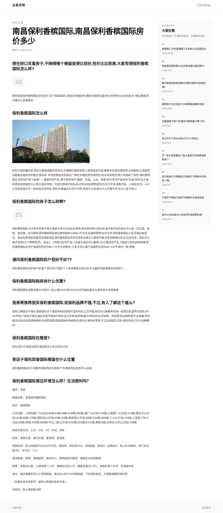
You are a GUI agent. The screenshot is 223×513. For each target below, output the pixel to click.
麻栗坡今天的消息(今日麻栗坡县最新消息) (183, 104)
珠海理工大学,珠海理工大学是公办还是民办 (184, 48)
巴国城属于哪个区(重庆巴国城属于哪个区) (183, 121)
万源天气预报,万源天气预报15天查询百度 (183, 197)
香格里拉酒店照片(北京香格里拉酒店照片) (183, 65)
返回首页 (206, 507)
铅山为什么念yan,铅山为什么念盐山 (180, 138)
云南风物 (18, 5)
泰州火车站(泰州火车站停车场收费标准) (182, 214)
